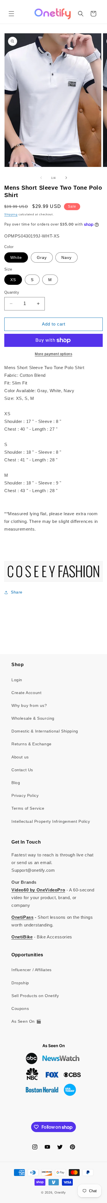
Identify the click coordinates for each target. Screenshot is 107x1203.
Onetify (60, 1192)
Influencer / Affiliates (31, 969)
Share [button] (17, 592)
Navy (66, 257)
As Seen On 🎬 (26, 1021)
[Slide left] (41, 177)
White (16, 257)
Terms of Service (28, 808)
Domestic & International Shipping (44, 731)
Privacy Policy (25, 795)
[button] (11, 13)
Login (16, 680)
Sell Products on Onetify (35, 995)
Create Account (26, 692)
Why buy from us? (29, 705)
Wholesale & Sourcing (32, 718)
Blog (15, 782)
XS (13, 279)
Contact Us (22, 770)
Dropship (20, 983)
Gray (42, 257)
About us (20, 757)
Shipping (11, 214)
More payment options (53, 354)
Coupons (20, 1008)
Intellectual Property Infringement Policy (50, 821)
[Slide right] (66, 177)
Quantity (11, 292)
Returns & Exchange (31, 744)
